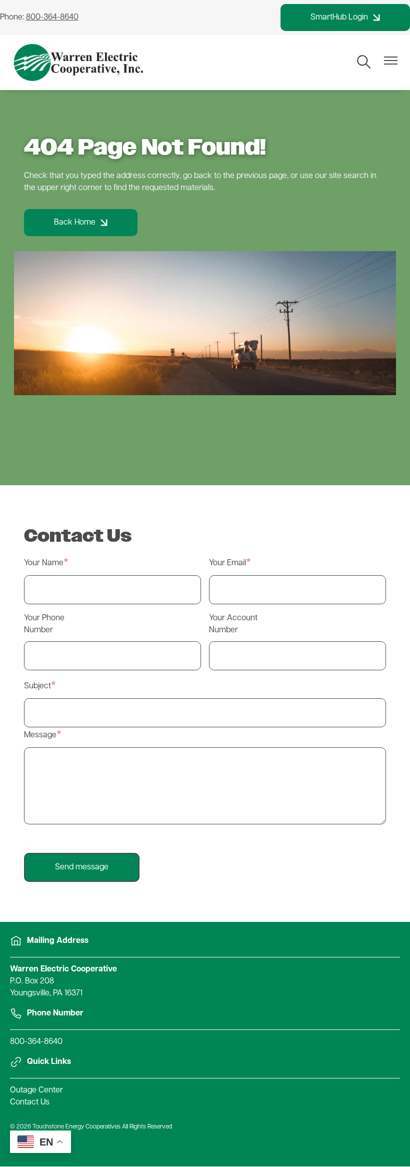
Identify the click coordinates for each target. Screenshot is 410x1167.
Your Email (227, 563)
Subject (37, 686)
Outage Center (36, 1090)
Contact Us (30, 1102)
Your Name (44, 563)
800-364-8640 (36, 1042)
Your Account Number (233, 624)
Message (40, 735)
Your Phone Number (44, 624)
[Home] (79, 63)
